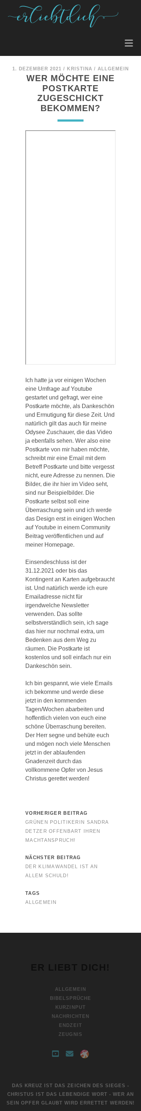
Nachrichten (70, 1016)
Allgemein (113, 68)
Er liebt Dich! (70, 967)
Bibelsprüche (70, 998)
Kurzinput (70, 1007)
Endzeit (70, 1025)
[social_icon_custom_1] (84, 1053)
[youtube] (55, 1053)
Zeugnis (70, 1034)
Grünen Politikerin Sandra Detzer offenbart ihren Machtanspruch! (66, 831)
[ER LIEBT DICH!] (64, 25)
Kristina (79, 68)
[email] (69, 1053)
